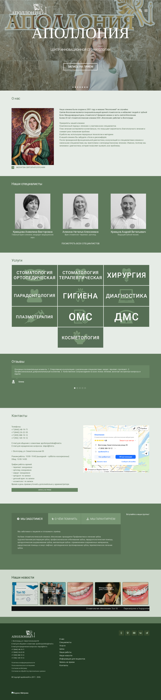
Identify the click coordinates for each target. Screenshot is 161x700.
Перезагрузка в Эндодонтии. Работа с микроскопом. (121, 608)
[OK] (121, 633)
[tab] (30, 518)
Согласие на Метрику (19, 668)
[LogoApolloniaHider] (29, 4)
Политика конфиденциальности (23, 662)
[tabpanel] (66, 539)
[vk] (140, 633)
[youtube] (134, 633)
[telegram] (146, 633)
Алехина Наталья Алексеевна (80, 231)
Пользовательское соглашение (23, 665)
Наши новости (23, 577)
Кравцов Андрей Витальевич (128, 231)
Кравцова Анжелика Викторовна (33, 231)
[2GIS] (127, 633)
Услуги (17, 260)
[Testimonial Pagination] (74, 390)
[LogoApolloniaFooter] (23, 631)
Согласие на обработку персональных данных (28, 671)
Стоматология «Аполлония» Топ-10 (75, 608)
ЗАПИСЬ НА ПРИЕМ (80, 66)
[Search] (141, 10)
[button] (33, 167)
